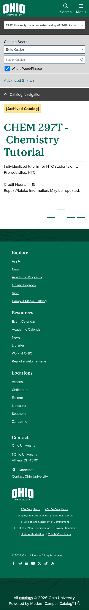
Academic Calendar (26, 329)
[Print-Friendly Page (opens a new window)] (71, 113)
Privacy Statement (65, 528)
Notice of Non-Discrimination (33, 528)
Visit (15, 293)
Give (15, 269)
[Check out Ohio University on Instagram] (20, 563)
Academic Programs (27, 277)
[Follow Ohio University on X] (39, 563)
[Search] (82, 60)
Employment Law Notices (33, 515)
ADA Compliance (30, 509)
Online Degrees (24, 285)
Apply (16, 261)
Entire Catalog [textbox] (15, 49)
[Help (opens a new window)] (81, 113)
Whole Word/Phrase (27, 68)
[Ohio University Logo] (14, 14)
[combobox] (44, 25)
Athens (17, 381)
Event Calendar (23, 321)
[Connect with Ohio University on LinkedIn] (26, 563)
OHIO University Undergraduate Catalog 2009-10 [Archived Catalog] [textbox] (43, 25)
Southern (19, 413)
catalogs (26, 597)
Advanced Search (19, 80)
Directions (26, 469)
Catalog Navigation (25, 94)
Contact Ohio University (30, 476)
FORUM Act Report (63, 515)
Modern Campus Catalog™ (52, 603)
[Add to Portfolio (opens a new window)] (51, 113)
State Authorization (32, 534)
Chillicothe (20, 389)
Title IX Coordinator (59, 534)
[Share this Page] (61, 113)
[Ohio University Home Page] (22, 493)
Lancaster (19, 405)
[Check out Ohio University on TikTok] (46, 563)
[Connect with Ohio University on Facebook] (13, 563)
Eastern (17, 397)
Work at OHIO (22, 353)
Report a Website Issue (29, 361)
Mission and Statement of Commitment (46, 521)
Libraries (18, 345)
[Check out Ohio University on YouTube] (33, 563)
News (16, 337)
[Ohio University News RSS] (52, 563)
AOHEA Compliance (56, 509)
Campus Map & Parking (29, 301)
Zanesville (19, 421)
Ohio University (31, 555)
